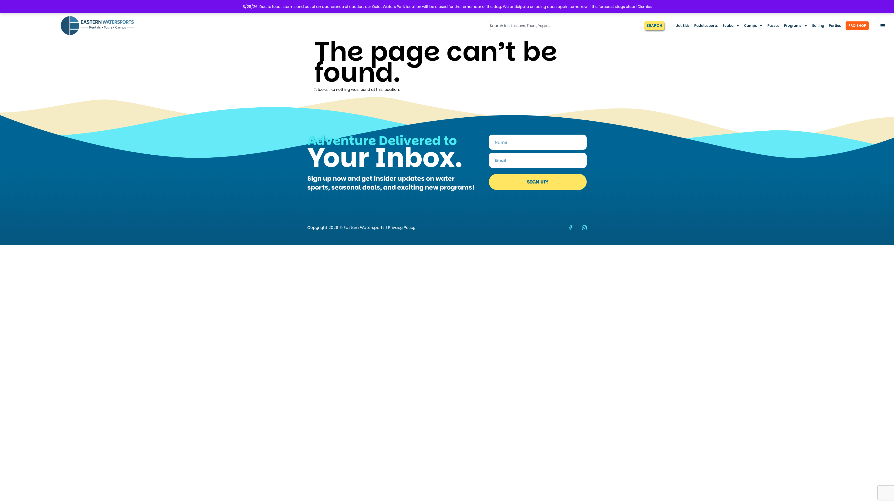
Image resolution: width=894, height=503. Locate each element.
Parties (835, 25)
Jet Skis (683, 25)
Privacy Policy (401, 227)
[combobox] (566, 25)
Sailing (818, 25)
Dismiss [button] (645, 6)
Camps (750, 25)
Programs (793, 25)
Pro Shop (857, 25)
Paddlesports (706, 25)
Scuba (728, 25)
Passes (773, 25)
